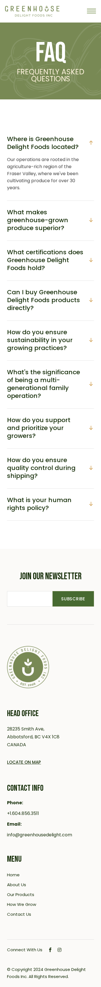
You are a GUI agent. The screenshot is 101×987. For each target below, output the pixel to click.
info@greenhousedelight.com (39, 835)
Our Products (20, 894)
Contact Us (19, 914)
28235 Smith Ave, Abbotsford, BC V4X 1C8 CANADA (33, 737)
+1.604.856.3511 (23, 813)
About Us (16, 885)
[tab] (50, 142)
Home (13, 875)
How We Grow (21, 904)
